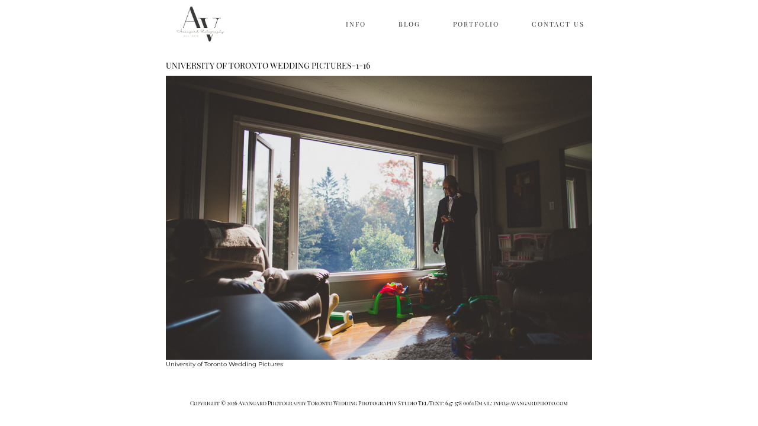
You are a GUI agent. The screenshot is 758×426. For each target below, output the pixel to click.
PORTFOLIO (476, 24)
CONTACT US (558, 24)
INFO (356, 24)
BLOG (409, 24)
